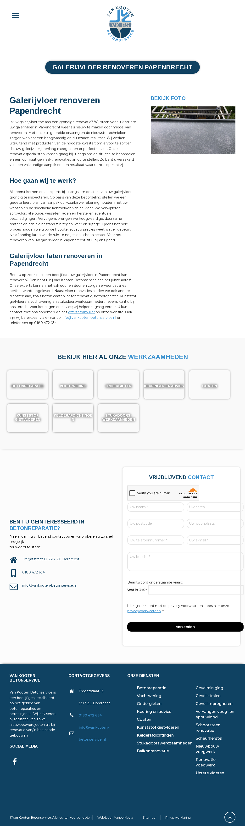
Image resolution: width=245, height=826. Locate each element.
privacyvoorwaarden (144, 611)
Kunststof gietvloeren (158, 727)
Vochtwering (149, 696)
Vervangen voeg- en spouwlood (215, 714)
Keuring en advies (154, 711)
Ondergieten (149, 703)
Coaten (144, 719)
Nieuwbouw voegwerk (207, 749)
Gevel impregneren (214, 703)
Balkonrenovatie (153, 751)
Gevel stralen (208, 696)
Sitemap (149, 817)
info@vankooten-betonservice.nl (89, 317)
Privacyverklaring (178, 817)
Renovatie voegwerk (206, 762)
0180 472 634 (90, 715)
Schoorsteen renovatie (208, 728)
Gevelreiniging (209, 688)
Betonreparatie (151, 688)
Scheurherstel (209, 738)
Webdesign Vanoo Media (115, 817)
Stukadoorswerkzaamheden (164, 743)
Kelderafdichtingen (155, 735)
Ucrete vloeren (210, 773)
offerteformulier (81, 312)
